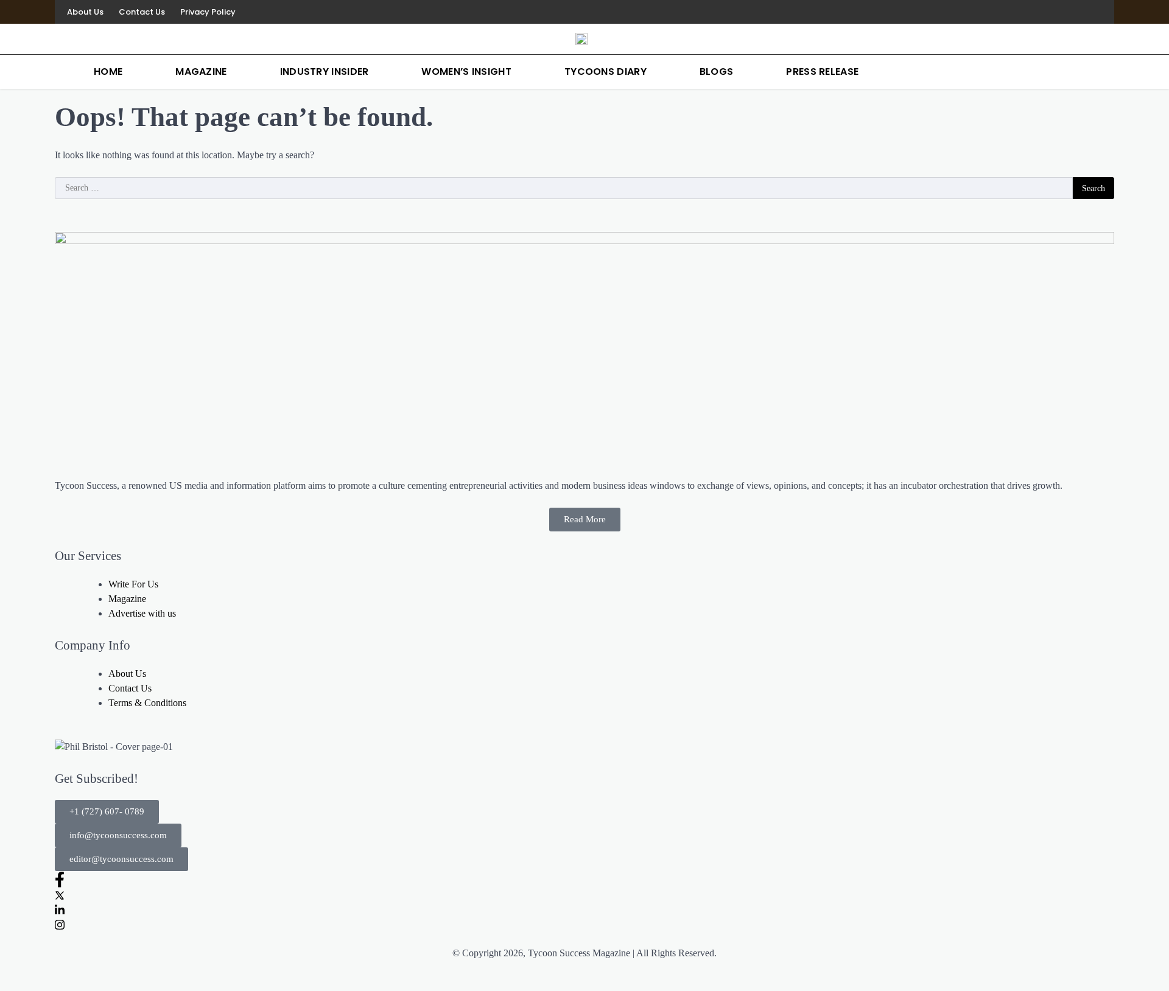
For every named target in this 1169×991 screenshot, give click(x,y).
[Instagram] (1102, 11)
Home (108, 72)
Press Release (822, 72)
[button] (107, 812)
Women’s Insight (466, 72)
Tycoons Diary (605, 72)
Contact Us (142, 12)
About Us (85, 12)
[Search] (1102, 72)
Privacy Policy (208, 12)
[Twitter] (584, 895)
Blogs (717, 72)
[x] (1065, 11)
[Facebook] (1047, 11)
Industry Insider (324, 72)
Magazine (200, 72)
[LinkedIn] (1084, 11)
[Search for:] (564, 188)
